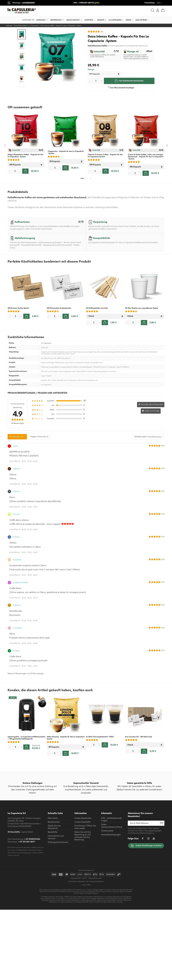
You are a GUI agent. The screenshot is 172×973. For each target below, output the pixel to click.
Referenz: (12, 347)
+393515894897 (28, 3)
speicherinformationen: (18, 371)
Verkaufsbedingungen (111, 834)
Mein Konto (53, 818)
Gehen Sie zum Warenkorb (54, 827)
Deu (159, 3)
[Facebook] (142, 839)
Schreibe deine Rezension (151, 404)
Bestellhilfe (52, 832)
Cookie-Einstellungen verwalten (148, 845)
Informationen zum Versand (56, 837)
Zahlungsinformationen (58, 842)
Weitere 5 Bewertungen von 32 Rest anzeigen (26, 674)
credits (88, 884)
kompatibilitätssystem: (18, 384)
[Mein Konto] (157, 10)
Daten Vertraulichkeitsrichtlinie (111, 825)
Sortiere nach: (140, 437)
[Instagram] (148, 839)
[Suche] (152, 10)
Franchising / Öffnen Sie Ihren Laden (85, 827)
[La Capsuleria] (46, 10)
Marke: (12, 343)
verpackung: (14, 352)
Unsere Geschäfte (82, 822)
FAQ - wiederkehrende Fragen (111, 819)
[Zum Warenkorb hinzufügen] (25, 171)
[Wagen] (162, 10)
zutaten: (12, 367)
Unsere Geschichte (82, 818)
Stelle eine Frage (151, 411)
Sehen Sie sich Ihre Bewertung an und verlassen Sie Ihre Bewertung (82, 836)
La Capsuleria (46, 343)
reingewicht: (14, 376)
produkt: (12, 362)
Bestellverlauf (54, 822)
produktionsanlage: (16, 358)
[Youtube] (154, 839)
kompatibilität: (15, 380)
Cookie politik (107, 831)
